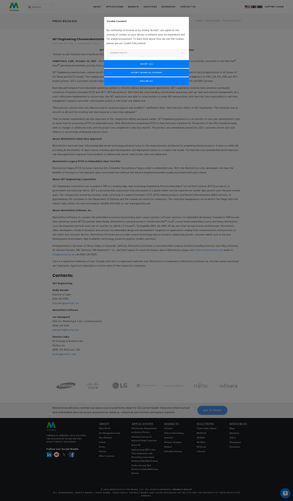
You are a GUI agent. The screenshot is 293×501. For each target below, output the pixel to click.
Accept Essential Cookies (146, 72)
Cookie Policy (119, 53)
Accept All (146, 64)
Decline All (146, 81)
